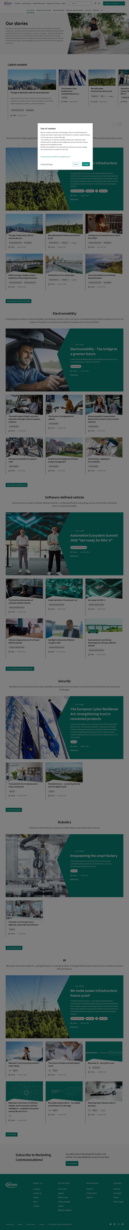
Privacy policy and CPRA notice (51, 157)
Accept (86, 164)
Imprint (67, 157)
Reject (76, 164)
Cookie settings (47, 164)
